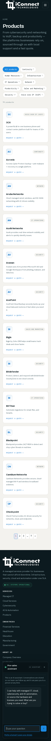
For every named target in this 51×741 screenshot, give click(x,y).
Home (5, 19)
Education (7, 636)
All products (11, 69)
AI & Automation (11, 610)
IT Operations (12, 82)
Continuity (28, 69)
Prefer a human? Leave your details (18, 735)
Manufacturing (9, 640)
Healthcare (8, 631)
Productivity (12, 88)
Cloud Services (9, 600)
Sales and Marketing (34, 88)
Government (9, 645)
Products (7, 614)
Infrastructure (35, 76)
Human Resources (13, 76)
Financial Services (11, 626)
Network (29, 82)
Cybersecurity (9, 605)
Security (10, 95)
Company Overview (12, 657)
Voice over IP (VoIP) (32, 95)
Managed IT (8, 596)
